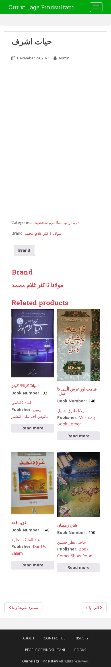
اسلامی (56, 222)
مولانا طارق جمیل (72, 410)
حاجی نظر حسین (71, 542)
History (82, 638)
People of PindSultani (45, 649)
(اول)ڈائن (93, 607)
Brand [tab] (24, 250)
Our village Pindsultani (41, 7)
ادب (77, 222)
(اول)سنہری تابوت (24, 607)
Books (80, 649)
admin (64, 58)
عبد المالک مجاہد (25, 539)
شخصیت (40, 222)
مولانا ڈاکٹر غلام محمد (43, 233)
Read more (32, 428)
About (28, 638)
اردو (68, 222)
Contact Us (54, 638)
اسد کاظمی (21, 402)
